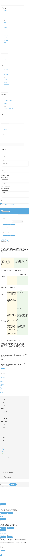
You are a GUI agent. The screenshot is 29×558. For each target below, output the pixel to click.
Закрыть (3, 527)
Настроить (3, 512)
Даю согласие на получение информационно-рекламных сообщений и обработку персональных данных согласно (14, 486)
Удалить (9, 537)
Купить (10, 512)
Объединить (10, 527)
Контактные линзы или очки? (5, 241)
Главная (2, 238)
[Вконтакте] (2, 446)
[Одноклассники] (2, 451)
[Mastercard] (3, 461)
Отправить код (9, 224)
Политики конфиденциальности (8, 486)
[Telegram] (2, 453)
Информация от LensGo (4, 239)
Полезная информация (4, 240)
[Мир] (3, 464)
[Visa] (3, 466)
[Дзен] (2, 449)
